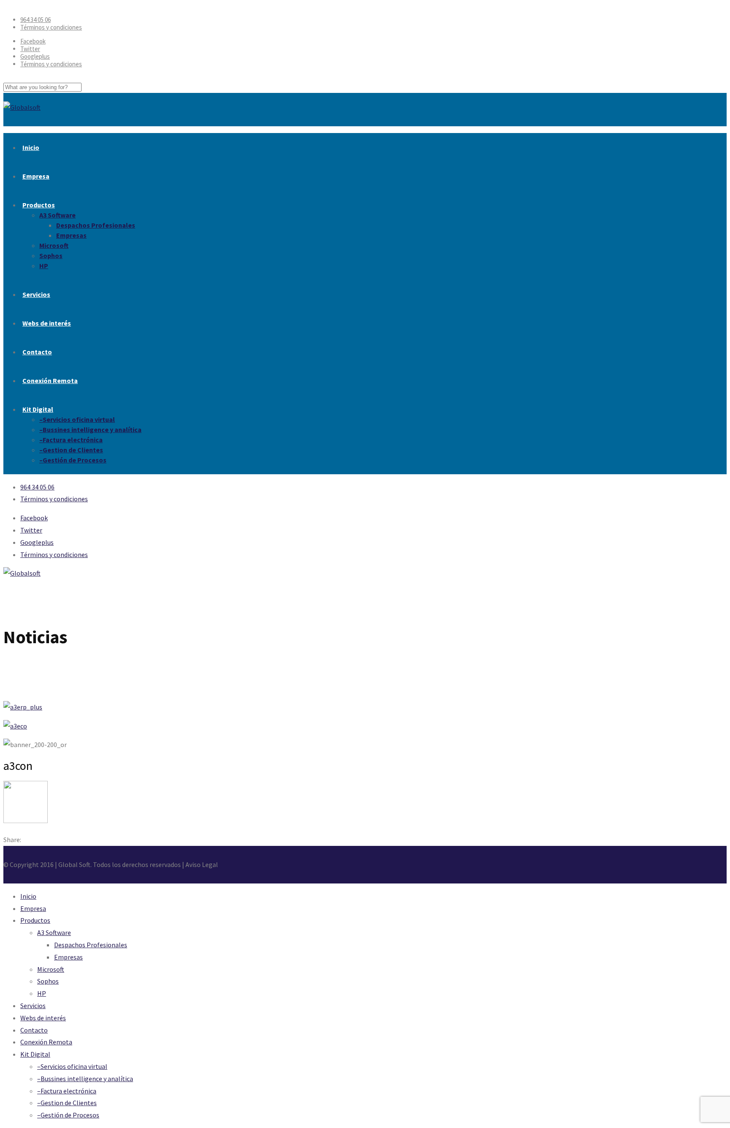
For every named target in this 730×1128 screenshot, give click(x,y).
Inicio (30, 147)
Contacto (37, 352)
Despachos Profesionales (95, 225)
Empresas (71, 235)
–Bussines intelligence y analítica (90, 429)
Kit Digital (37, 409)
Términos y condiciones (51, 27)
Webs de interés (46, 323)
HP (43, 265)
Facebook (33, 41)
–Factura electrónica (71, 439)
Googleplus (35, 56)
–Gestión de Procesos (72, 460)
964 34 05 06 (35, 20)
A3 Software (57, 215)
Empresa (35, 176)
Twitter (30, 49)
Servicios (36, 294)
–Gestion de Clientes (71, 450)
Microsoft (53, 245)
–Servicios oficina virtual (77, 419)
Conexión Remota (50, 380)
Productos (38, 205)
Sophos (51, 255)
